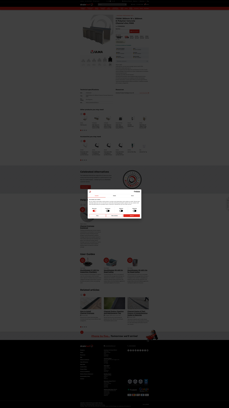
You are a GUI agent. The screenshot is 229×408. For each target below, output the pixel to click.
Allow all (131, 215)
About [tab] (132, 195)
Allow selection (114, 215)
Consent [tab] (96, 195)
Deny (97, 215)
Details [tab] (114, 195)
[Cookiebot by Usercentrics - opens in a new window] (135, 192)
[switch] (107, 211)
